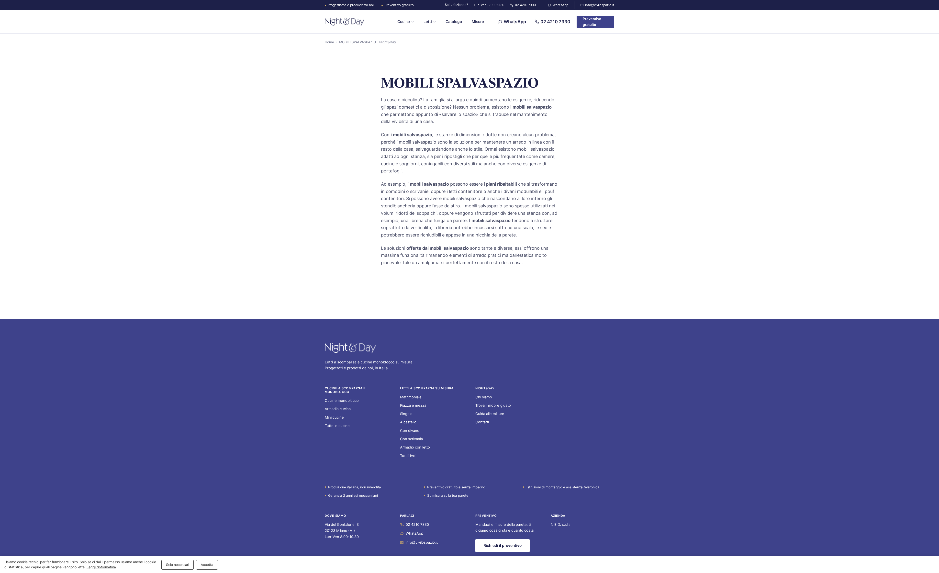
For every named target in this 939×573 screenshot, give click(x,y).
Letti (428, 21)
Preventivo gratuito (592, 22)
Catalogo (454, 21)
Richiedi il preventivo (502, 545)
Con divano (409, 430)
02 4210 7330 (525, 5)
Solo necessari (177, 564)
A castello (408, 422)
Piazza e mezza (413, 405)
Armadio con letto (415, 447)
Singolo (406, 414)
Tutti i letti (408, 456)
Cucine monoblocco (342, 400)
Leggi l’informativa (101, 567)
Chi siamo (483, 397)
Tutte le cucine (337, 426)
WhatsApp (560, 5)
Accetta (207, 564)
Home (329, 42)
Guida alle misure (489, 414)
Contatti (482, 422)
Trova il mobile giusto (493, 405)
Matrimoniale (411, 397)
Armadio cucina (338, 409)
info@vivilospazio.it (599, 5)
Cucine (403, 21)
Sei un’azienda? (456, 5)
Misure (478, 21)
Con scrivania (411, 439)
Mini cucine (334, 417)
